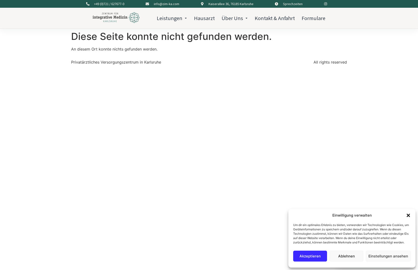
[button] (408, 215)
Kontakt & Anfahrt (275, 18)
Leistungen (169, 18)
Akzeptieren (310, 256)
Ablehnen (346, 256)
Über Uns (232, 18)
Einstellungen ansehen (388, 256)
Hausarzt (204, 18)
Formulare (313, 18)
